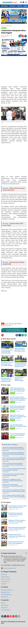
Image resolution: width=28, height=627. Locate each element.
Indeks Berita (4, 597)
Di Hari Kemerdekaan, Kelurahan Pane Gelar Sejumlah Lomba (21, 365)
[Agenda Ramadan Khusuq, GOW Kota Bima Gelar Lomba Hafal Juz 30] (21, 344)
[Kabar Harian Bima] (9, 2)
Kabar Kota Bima (5, 346)
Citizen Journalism (5, 610)
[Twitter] (19, 335)
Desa (7, 323)
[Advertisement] (14, 70)
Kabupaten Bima (5, 581)
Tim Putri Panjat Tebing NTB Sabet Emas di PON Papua (17, 434)
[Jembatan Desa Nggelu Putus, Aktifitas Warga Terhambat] (21, 372)
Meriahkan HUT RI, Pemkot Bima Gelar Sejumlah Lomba (6, 380)
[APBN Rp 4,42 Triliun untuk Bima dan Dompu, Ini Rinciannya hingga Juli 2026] (4, 522)
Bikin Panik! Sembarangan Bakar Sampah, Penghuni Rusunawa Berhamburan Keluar (13, 490)
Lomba (4, 325)
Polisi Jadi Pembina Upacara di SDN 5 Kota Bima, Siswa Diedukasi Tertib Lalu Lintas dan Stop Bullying (14, 458)
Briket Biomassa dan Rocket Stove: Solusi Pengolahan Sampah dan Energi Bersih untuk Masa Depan (17, 542)
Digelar (12, 323)
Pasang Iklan (4, 607)
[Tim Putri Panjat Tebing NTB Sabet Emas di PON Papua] (5, 436)
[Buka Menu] (23, 2)
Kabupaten (19, 323)
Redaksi (3, 603)
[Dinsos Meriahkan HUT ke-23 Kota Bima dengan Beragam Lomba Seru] (7, 345)
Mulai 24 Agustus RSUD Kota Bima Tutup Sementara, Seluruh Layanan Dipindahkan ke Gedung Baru (13, 496)
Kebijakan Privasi (5, 592)
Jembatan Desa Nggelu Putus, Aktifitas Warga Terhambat (19, 379)
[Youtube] (13, 616)
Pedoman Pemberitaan (7, 590)
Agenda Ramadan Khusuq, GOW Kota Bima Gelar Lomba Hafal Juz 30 (20, 350)
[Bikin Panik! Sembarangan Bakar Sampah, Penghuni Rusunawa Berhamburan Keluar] (4, 529)
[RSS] (19, 616)
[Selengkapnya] (26, 553)
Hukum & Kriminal (5, 579)
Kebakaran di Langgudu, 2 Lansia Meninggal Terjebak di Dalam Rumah (12, 480)
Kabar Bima (4, 28)
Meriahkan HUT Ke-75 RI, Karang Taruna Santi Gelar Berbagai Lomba (7, 364)
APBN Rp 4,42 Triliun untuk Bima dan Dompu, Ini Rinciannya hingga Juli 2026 (16, 521)
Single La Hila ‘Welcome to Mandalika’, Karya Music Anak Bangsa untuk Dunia (18, 416)
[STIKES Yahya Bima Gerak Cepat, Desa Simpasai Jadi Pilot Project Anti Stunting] (5, 391)
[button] (21, 2)
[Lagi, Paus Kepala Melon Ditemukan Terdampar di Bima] (5, 427)
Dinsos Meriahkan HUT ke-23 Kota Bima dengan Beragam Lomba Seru (7, 351)
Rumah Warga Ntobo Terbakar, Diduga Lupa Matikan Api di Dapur (13, 474)
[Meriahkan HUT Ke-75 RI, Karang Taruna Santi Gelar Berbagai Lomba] (7, 358)
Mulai (10, 325)
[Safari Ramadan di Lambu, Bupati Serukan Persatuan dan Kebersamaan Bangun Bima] (5, 400)
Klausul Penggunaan (6, 594)
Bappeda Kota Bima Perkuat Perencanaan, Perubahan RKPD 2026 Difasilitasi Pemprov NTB (12, 485)
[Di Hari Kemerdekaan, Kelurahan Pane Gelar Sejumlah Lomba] (21, 358)
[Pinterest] (8, 616)
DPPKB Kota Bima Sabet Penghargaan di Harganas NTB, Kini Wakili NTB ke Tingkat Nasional (16, 535)
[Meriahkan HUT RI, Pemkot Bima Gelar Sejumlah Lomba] (7, 373)
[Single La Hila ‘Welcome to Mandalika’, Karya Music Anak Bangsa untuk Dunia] (5, 418)
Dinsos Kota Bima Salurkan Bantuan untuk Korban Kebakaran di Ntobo (13, 469)
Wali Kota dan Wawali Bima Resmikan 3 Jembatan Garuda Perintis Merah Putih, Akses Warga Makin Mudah (13, 453)
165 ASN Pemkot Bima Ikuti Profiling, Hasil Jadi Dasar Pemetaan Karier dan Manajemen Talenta (17, 513)
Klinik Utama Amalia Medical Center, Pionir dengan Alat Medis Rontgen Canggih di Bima (17, 408)
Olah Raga (3, 583)
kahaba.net (3, 35)
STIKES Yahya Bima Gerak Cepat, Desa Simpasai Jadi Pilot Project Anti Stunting (17, 389)
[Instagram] (10, 616)
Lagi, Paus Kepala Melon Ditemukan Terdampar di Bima (18, 425)
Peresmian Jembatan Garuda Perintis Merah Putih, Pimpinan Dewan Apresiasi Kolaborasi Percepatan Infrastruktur (13, 448)
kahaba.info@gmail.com (10, 568)
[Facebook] (17, 335)
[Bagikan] (25, 36)
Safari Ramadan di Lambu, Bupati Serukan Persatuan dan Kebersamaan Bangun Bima (18, 398)
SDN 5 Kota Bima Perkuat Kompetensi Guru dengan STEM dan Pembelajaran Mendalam (12, 464)
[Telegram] (22, 335)
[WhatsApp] (25, 335)
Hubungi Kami (4, 605)
